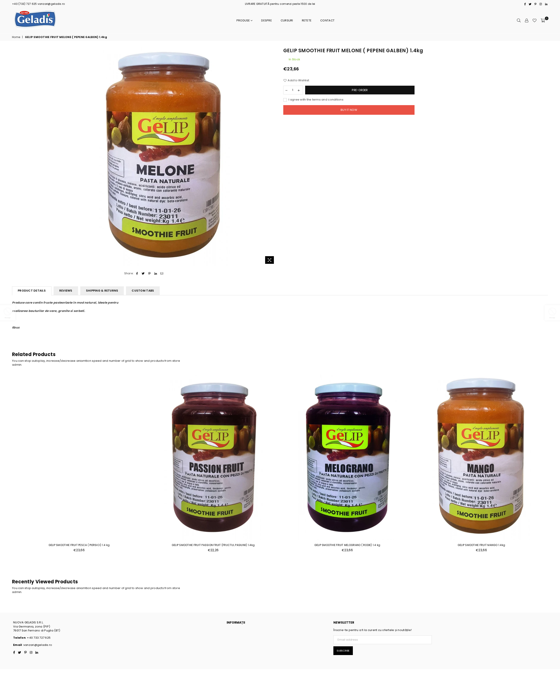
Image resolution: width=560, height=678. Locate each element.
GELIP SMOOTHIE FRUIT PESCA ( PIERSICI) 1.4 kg (79, 545)
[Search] (519, 20)
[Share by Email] (161, 273)
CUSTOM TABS (143, 291)
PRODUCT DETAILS (32, 291)
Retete (307, 20)
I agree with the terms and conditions (315, 100)
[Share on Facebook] (137, 273)
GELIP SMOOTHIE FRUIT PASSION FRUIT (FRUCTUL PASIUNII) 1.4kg (213, 545)
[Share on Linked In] (155, 273)
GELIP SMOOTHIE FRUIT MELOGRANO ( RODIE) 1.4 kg (347, 545)
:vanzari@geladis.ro (37, 645)
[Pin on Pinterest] (149, 273)
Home (16, 37)
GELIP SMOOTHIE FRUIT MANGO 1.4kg (481, 545)
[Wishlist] (534, 20)
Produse (243, 20)
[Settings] (526, 20)
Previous (7, 465)
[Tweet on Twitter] (143, 273)
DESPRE (266, 20)
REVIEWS (65, 291)
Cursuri (287, 20)
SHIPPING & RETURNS (102, 291)
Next (553, 465)
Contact (327, 20)
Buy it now (349, 110)
